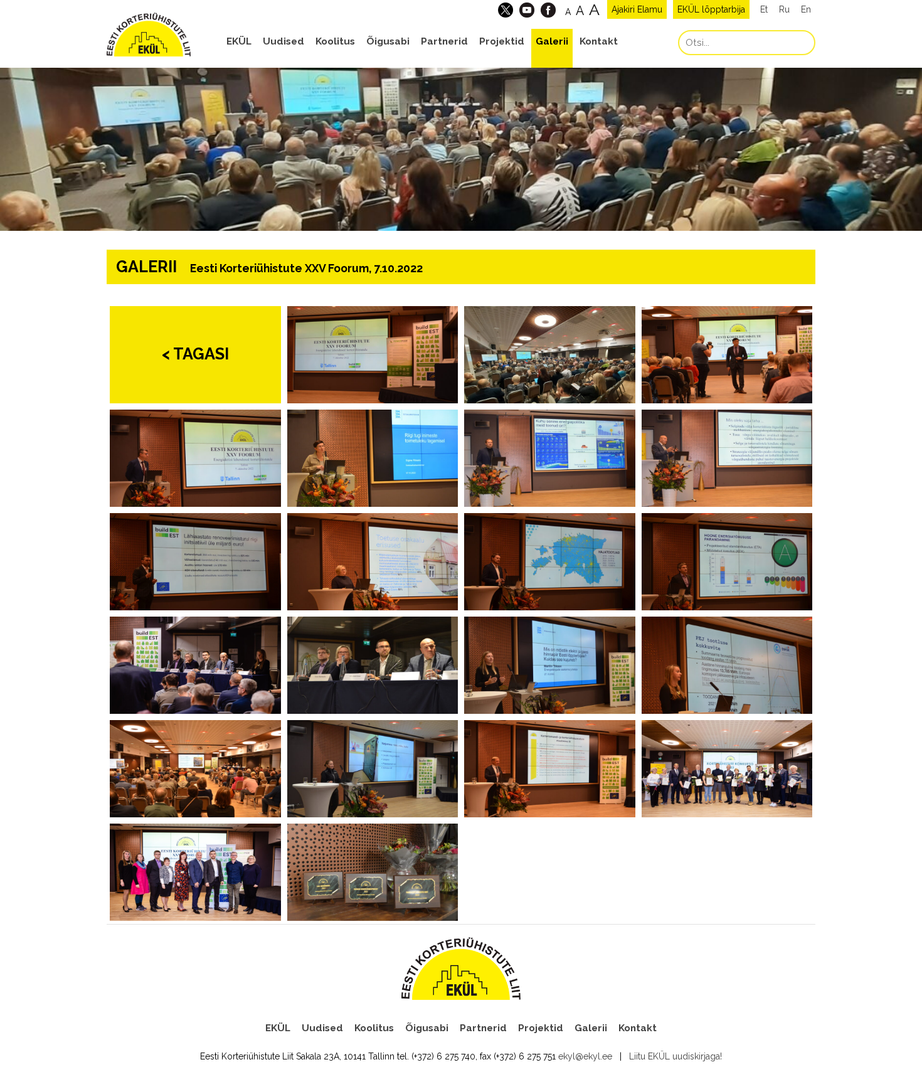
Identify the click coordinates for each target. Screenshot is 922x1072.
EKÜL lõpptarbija (711, 9)
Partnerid (444, 41)
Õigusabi (388, 41)
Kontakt (599, 41)
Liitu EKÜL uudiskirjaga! (675, 1056)
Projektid (501, 41)
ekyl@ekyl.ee (585, 1056)
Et (764, 9)
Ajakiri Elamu (637, 9)
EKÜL (239, 41)
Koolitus (335, 41)
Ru (784, 9)
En (806, 9)
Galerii (552, 41)
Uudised (283, 41)
